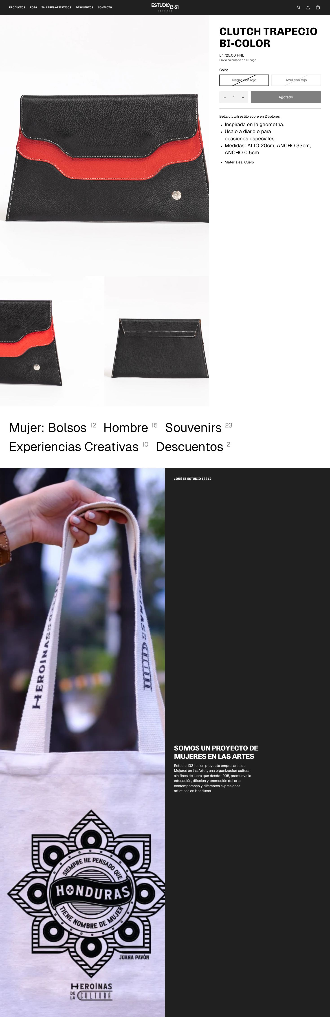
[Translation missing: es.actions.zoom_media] (104, 145)
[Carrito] (318, 7)
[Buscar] (299, 7)
